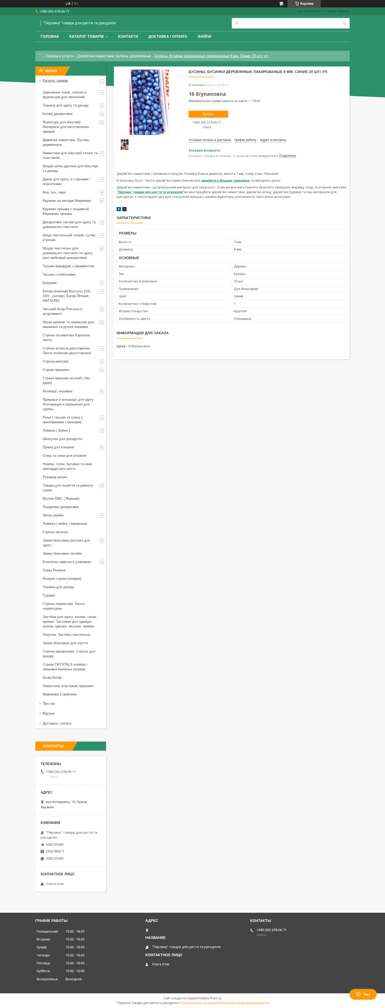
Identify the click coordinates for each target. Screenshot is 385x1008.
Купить (208, 114)
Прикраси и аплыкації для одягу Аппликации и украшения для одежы (68, 404)
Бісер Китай (52, 678)
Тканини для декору (58, 587)
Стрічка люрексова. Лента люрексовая (63, 606)
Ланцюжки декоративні (61, 507)
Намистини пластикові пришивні (68, 686)
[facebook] (119, 210)
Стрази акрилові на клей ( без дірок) (66, 380)
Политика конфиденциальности (245, 1003)
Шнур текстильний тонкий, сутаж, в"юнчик (69, 237)
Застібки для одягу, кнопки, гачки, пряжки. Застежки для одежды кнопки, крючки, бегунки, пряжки (70, 621)
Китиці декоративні (58, 114)
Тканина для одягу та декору (66, 105)
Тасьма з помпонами (59, 274)
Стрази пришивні (56, 370)
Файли (204, 36)
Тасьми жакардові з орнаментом (68, 266)
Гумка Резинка (54, 570)
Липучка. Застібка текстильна (66, 635)
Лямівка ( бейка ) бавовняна (65, 524)
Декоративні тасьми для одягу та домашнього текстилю (69, 224)
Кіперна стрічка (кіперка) (62, 579)
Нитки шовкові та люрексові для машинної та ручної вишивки (68, 324)
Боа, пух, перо (54, 192)
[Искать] (344, 23)
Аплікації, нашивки (57, 391)
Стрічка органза (55, 532)
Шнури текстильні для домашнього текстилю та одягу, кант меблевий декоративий (68, 253)
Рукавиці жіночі (55, 477)
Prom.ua (216, 998)
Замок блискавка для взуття (65, 643)
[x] (124, 210)
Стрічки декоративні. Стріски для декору (69, 653)
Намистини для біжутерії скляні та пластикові (70, 155)
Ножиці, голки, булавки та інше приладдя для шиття (67, 466)
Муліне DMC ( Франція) (61, 498)
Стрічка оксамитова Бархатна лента (66, 337)
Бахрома (50, 283)
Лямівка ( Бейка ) (56, 430)
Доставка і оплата (167, 36)
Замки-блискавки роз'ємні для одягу (66, 542)
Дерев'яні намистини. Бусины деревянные (114, 56)
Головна (50, 36)
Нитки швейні (53, 515)
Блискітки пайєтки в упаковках (67, 562)
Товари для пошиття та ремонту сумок (68, 487)
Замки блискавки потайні (62, 553)
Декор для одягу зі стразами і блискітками (66, 181)
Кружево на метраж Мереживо (67, 201)
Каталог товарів (86, 36)
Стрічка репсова (55, 361)
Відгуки (48, 713)
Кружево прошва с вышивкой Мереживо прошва (66, 211)
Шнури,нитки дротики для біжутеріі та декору (70, 168)
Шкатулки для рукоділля (62, 439)
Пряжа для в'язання (58, 447)
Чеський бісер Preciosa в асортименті (62, 311)
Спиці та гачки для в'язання (64, 456)
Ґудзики (49, 595)
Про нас (49, 703)
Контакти (128, 36)
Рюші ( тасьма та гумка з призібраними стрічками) (62, 419)
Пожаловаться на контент (199, 1003)
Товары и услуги (59, 56)
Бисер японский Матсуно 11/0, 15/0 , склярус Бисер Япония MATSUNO (67, 296)
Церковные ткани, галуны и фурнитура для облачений (64, 94)
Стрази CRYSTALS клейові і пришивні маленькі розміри (65, 666)
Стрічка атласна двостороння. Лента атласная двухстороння (67, 350)
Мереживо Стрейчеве (60, 694)
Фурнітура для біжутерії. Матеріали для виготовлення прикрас (66, 126)
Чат (367, 994)
